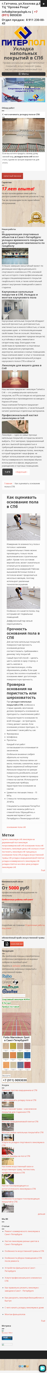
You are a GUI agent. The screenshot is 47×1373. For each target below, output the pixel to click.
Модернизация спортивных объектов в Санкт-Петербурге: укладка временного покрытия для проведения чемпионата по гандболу (23, 240)
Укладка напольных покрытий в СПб (23, 53)
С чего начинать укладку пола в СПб (21, 114)
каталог (16, 966)
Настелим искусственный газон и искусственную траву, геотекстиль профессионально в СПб (18, 1169)
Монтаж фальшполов (15, 1314)
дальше (41, 1214)
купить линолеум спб (12, 839)
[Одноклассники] (27, 1366)
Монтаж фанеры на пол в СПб (16, 1156)
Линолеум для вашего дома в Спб (21, 367)
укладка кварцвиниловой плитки (28, 858)
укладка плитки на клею (13, 864)
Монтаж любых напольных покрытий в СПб (23, 1132)
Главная (8, 483)
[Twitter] (22, 1366)
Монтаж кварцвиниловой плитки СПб (20, 1121)
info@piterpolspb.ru (16, 12)
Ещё (43, 870)
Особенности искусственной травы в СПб (24, 1251)
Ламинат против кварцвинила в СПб (19, 1090)
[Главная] (23, 35)
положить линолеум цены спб (16, 848)
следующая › (21, 472)
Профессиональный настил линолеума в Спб (20, 417)
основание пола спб (16, 827)
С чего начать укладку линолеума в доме (24, 1307)
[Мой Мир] (25, 1366)
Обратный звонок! (12, 176)
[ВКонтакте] (20, 1366)
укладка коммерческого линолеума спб (20, 861)
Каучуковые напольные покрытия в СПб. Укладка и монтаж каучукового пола (20, 294)
